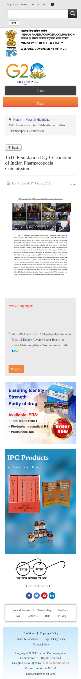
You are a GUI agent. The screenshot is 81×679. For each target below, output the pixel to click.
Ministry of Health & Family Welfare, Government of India (48, 40)
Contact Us (32, 613)
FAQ (17, 613)
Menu (40, 102)
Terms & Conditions (27, 636)
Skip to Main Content (17, 4)
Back (15, 145)
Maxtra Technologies (56, 660)
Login (40, 90)
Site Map (61, 613)
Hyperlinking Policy (54, 636)
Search (19, 465)
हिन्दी (13, 23)
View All (16, 366)
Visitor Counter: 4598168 (40, 666)
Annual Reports (21, 608)
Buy (35, 465)
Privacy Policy (41, 642)
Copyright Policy (49, 631)
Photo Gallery (43, 608)
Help (47, 613)
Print (73, 182)
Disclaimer (29, 631)
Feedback (63, 608)
